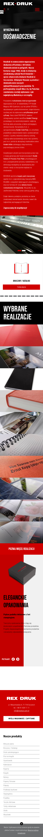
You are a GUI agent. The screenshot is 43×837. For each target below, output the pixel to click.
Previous (13, 659)
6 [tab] (6, 296)
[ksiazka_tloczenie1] (21, 467)
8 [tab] (15, 296)
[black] (21, 235)
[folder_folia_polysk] (21, 423)
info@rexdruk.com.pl (21, 711)
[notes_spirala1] (21, 445)
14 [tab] (41, 296)
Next (17, 659)
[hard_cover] (21, 401)
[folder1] (21, 532)
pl (5, 9)
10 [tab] (23, 296)
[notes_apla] (21, 335)
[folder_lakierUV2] (21, 488)
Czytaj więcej (21, 287)
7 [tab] (10, 296)
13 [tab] (37, 296)
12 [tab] (32, 296)
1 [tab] (19, 250)
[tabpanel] (21, 235)
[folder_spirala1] (21, 510)
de (8, 9)
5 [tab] (2, 296)
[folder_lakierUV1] (21, 357)
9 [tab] (19, 296)
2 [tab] (23, 250)
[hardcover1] (21, 379)
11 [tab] (28, 296)
